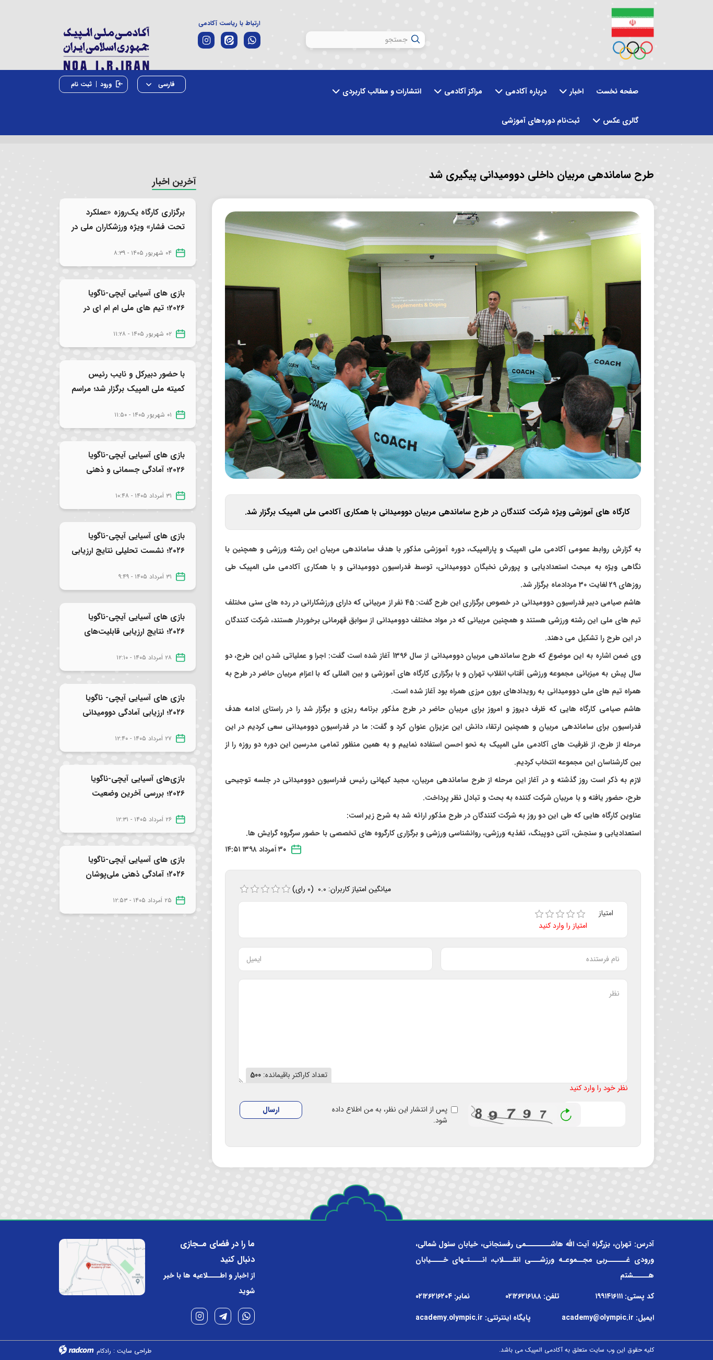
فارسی (165, 84)
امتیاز (606, 913)
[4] (570, 914)
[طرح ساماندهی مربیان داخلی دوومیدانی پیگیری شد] (433, 344)
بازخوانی (566, 1112)
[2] (549, 914)
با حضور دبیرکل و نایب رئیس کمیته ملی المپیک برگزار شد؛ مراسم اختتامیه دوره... (128, 389)
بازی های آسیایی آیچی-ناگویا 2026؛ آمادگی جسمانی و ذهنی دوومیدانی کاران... (135, 470)
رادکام (104, 1351)
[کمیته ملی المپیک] (633, 34)
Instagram (199, 1316)
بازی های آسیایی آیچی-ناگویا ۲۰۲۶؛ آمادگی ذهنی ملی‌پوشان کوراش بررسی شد (135, 874)
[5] (581, 914)
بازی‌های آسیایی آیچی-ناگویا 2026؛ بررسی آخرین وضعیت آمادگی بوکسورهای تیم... (138, 793)
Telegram (223, 1316)
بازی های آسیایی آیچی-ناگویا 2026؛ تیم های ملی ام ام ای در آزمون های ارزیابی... (134, 308)
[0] (244, 889)
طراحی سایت (134, 1351)
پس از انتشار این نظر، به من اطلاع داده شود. (389, 1115)
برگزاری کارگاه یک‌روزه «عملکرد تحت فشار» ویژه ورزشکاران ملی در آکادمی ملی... (128, 227)
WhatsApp (246, 1316)
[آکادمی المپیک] (106, 46)
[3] (560, 914)
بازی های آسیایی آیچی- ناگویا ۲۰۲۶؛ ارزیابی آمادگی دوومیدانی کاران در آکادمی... (133, 713)
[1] (539, 914)
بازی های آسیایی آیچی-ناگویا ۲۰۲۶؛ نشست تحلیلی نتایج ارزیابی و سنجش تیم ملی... (128, 551)
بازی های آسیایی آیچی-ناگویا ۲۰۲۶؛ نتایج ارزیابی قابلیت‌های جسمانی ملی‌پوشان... (134, 632)
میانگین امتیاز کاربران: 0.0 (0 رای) (341, 889)
